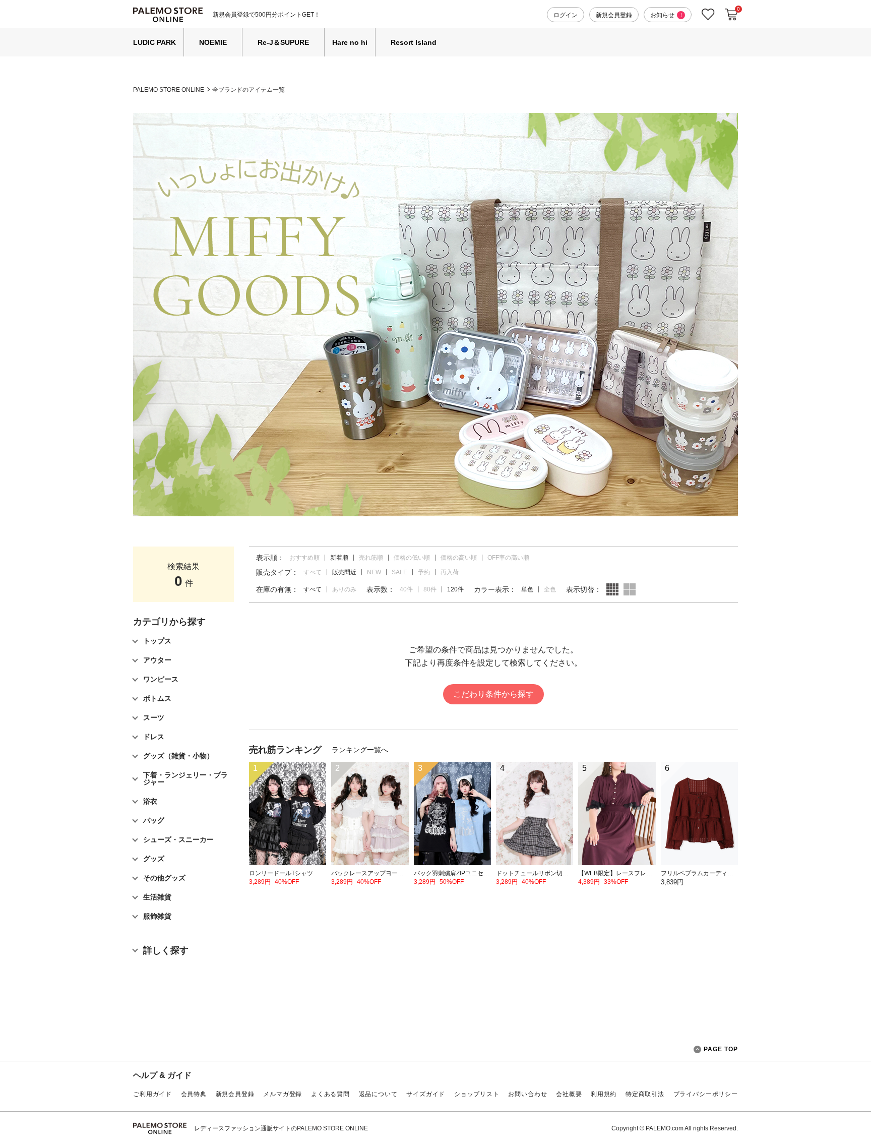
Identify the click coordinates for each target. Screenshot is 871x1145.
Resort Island (414, 42)
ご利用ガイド (152, 1094)
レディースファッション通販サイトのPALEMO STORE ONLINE (281, 1128)
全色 (550, 589)
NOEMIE (213, 42)
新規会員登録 (614, 15)
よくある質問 (330, 1094)
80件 (430, 589)
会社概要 (569, 1094)
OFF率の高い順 (508, 557)
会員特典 (194, 1094)
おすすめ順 (304, 557)
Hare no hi (349, 42)
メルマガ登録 (282, 1094)
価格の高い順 (459, 557)
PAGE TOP (721, 1049)
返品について (378, 1094)
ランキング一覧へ (360, 749)
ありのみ (344, 589)
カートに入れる (731, 15)
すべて (312, 572)
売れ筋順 (371, 557)
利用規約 (603, 1094)
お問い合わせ (527, 1094)
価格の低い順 (412, 557)
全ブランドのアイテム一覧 (248, 90)
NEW (374, 572)
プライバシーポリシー (705, 1094)
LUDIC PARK (154, 42)
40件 (406, 589)
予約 (424, 572)
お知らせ (666, 15)
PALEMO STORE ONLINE (168, 90)
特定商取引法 (645, 1094)
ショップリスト (477, 1094)
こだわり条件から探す (493, 694)
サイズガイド (425, 1094)
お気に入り (708, 14)
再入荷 (450, 572)
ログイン (565, 15)
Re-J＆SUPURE (283, 42)
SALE (399, 572)
